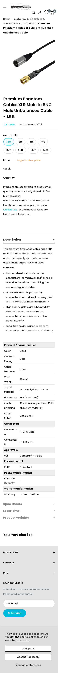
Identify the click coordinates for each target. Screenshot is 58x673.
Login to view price (29, 160)
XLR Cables (27, 23)
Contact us (10, 209)
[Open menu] (4, 6)
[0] (52, 12)
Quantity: (9, 177)
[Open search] (33, 12)
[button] (29, 239)
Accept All (28, 648)
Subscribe (14, 613)
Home (6, 19)
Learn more (22, 640)
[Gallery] (29, 64)
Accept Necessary (28, 657)
